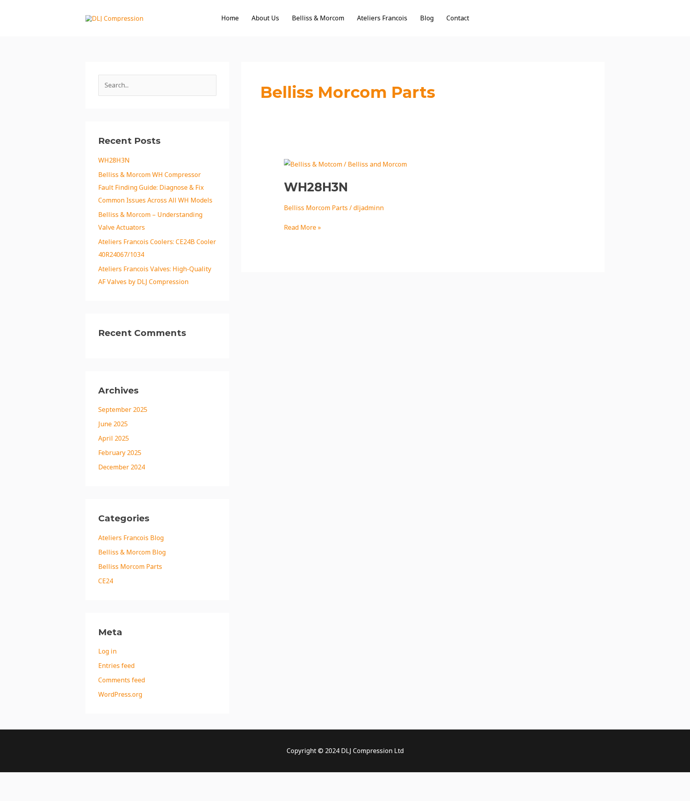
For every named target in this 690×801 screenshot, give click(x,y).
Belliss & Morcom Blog (132, 552)
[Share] (83, 780)
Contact (457, 18)
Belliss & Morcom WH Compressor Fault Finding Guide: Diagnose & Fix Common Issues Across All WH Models (155, 187)
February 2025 (119, 452)
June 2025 (113, 423)
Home (230, 18)
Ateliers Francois (382, 18)
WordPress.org (120, 694)
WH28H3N (114, 160)
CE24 (105, 580)
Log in (107, 651)
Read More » (302, 227)
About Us (265, 18)
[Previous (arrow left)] (16, 794)
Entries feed (116, 665)
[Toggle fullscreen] (49, 780)
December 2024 (121, 467)
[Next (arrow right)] (49, 794)
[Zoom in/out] (16, 780)
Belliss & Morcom (318, 18)
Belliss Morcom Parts (130, 566)
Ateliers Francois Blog (131, 537)
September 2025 (122, 409)
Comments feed (121, 680)
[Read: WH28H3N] (345, 163)
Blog (427, 18)
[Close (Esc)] (117, 780)
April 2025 (113, 438)
